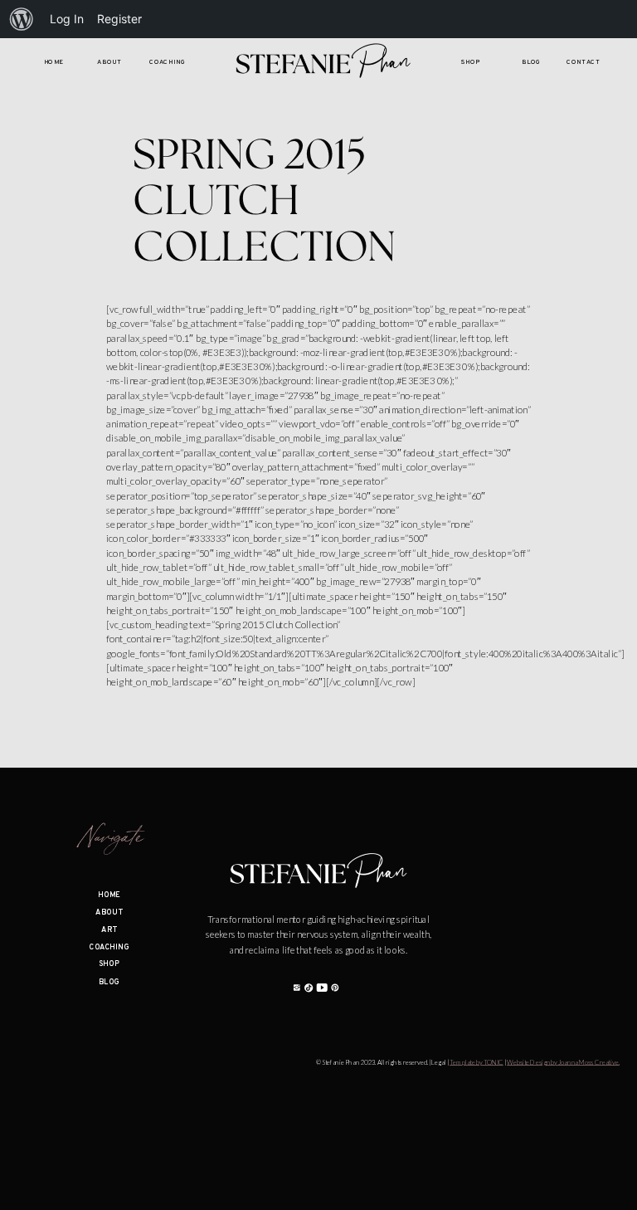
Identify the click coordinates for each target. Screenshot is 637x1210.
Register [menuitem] (119, 19)
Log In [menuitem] (67, 19)
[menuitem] (21, 19)
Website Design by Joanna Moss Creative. (563, 1062)
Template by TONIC (476, 1062)
